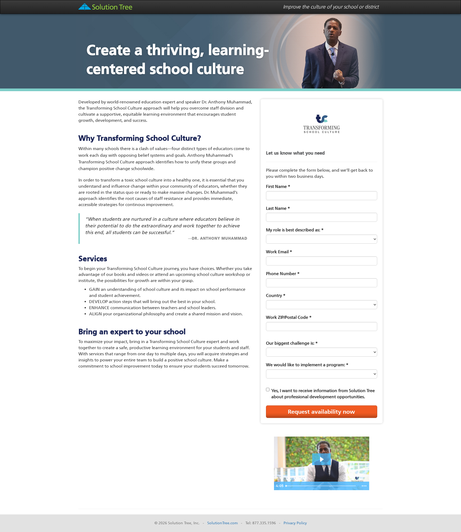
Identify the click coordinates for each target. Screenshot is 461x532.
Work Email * (279, 251)
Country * (275, 295)
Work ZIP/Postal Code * (289, 317)
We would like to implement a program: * (307, 364)
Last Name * (278, 208)
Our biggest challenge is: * (292, 343)
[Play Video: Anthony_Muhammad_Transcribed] (321, 459)
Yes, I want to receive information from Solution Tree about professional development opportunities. (323, 393)
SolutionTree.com (222, 523)
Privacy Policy (295, 523)
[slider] (321, 486)
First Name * (278, 186)
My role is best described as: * (295, 229)
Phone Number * (283, 273)
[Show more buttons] (364, 486)
